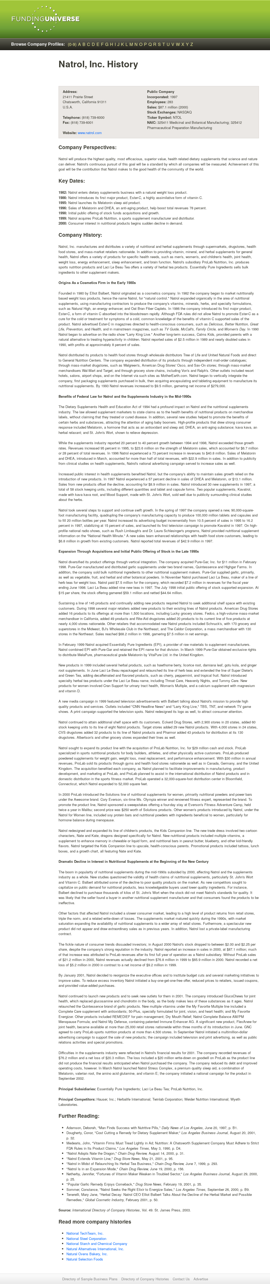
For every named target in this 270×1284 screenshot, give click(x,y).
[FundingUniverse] (45, 19)
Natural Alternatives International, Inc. (95, 1248)
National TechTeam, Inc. (85, 1233)
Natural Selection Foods (84, 1259)
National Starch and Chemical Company (96, 1243)
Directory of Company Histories (145, 1278)
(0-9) (72, 44)
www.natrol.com (90, 132)
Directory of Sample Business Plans (90, 1278)
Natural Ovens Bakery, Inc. (87, 1253)
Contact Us (181, 1278)
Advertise (201, 1278)
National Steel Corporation (86, 1238)
